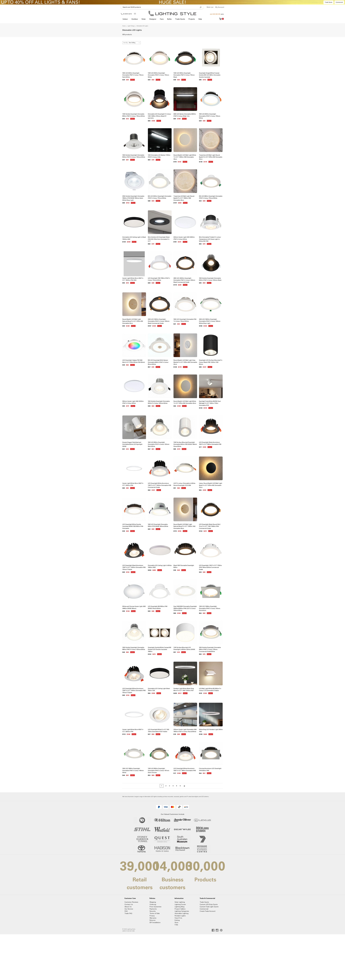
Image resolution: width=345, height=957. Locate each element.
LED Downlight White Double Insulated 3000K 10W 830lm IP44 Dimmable (132, 526)
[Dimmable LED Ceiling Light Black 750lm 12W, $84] (160, 674)
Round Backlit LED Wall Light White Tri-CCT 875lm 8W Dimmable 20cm (184, 402)
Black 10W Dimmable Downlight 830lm (183, 566)
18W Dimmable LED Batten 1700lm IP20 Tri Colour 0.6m (159, 156)
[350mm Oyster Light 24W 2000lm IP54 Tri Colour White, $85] (134, 386)
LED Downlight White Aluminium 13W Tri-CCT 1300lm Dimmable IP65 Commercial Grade (159, 485)
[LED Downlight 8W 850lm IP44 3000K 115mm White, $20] (160, 592)
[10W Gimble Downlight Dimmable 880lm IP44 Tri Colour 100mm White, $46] (134, 633)
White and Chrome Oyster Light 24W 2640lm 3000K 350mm (134, 607)
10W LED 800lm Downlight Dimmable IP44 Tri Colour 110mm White (209, 116)
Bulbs (169, 19)
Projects (191, 19)
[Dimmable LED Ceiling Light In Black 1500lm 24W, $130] (134, 222)
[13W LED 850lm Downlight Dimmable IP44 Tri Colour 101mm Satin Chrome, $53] (160, 754)
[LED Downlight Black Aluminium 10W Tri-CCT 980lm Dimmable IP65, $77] (211, 427)
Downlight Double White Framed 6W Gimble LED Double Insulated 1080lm (159, 649)
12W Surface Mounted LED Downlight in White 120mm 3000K (184, 648)
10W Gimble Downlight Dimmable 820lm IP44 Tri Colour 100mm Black (210, 279)
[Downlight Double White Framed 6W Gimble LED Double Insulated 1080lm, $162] (160, 633)
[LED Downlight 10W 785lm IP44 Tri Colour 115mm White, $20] (160, 263)
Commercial (339, 2)
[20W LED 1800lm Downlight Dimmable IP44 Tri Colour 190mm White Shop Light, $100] (211, 304)
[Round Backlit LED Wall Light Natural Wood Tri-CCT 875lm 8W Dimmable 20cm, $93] (134, 304)
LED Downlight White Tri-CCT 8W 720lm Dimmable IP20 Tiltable (158, 730)
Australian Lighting (181, 913)
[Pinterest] (221, 930)
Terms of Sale (155, 913)
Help (200, 19)
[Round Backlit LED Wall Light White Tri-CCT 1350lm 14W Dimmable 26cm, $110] (185, 140)
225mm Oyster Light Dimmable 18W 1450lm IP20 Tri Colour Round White (185, 730)
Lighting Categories (182, 911)
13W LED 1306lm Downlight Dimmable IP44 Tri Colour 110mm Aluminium (209, 608)
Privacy (152, 916)
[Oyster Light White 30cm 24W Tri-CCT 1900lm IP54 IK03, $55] (134, 263)
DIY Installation (155, 922)
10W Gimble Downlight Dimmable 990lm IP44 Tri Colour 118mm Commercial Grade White (210, 649)
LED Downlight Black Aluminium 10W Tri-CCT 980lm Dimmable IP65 (210, 443)
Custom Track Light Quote (209, 907)
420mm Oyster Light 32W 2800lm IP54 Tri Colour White (184, 238)
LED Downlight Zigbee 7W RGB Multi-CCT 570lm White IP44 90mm (133, 361)
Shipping (153, 902)
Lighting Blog (179, 907)
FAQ (126, 911)
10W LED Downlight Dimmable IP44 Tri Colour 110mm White (184, 320)
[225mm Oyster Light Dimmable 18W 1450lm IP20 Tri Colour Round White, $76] (185, 715)
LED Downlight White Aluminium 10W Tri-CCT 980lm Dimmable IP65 (184, 769)
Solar (144, 19)
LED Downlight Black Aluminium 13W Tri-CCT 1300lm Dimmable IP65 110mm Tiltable (134, 567)
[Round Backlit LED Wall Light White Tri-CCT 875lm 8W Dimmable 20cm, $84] (185, 386)
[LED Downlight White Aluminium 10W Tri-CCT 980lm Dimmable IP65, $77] (185, 754)
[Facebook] (213, 930)
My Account (219, 7)
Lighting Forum (180, 904)
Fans (162, 19)
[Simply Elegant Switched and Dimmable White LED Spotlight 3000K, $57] (134, 427)
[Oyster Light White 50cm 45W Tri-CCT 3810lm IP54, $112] (134, 715)
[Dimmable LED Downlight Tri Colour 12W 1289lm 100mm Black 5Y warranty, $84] (160, 99)
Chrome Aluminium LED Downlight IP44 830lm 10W (210, 769)
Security (153, 911)
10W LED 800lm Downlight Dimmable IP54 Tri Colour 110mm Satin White (132, 75)
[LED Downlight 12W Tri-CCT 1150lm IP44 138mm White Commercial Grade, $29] (211, 551)
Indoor (125, 19)
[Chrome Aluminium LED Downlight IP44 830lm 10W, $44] (211, 754)
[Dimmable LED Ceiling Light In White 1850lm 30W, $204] (160, 551)
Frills (176, 925)
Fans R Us (178, 918)
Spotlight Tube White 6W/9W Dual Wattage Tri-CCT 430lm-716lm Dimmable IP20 (210, 403)
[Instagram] (217, 930)
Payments (153, 909)
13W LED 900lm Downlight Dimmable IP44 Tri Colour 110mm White (158, 75)
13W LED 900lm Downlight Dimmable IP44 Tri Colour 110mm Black (184, 75)
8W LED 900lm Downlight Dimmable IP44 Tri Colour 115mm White (159, 197)
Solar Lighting (180, 902)
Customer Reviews (131, 902)
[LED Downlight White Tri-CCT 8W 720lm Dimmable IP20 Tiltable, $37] (160, 715)
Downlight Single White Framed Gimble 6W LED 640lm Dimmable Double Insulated (209, 75)
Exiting (177, 920)
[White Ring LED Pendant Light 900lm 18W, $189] (211, 715)
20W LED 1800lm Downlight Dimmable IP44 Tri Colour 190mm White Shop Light (209, 321)
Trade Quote (328, 2)
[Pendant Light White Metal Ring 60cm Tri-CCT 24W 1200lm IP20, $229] (185, 674)
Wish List (210, 7)
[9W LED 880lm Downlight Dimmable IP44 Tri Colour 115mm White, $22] (211, 181)
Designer (152, 19)
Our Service (129, 909)
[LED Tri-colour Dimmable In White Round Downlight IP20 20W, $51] (185, 469)
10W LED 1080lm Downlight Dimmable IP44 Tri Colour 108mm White (133, 770)
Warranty (153, 918)
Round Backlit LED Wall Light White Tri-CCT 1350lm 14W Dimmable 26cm (184, 157)
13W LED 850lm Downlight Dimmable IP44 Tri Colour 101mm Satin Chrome (158, 770)
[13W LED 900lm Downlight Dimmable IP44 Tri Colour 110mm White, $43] (160, 58)
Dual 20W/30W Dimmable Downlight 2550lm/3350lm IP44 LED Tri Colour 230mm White (185, 608)
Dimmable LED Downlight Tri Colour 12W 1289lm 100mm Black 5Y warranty (159, 116)
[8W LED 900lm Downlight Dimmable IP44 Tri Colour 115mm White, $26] (160, 181)
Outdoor (134, 19)
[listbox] (135, 42)
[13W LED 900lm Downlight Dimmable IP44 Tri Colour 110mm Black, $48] (185, 58)
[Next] (183, 786)
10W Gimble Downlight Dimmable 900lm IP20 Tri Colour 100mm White (133, 156)
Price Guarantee (155, 907)
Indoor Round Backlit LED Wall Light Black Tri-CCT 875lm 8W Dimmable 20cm (210, 485)
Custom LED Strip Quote (209, 904)
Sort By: (125, 42)
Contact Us (129, 904)
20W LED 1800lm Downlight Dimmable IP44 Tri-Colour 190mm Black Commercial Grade (158, 321)
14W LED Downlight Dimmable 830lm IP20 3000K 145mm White (158, 525)
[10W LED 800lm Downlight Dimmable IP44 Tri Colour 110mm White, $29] (211, 99)
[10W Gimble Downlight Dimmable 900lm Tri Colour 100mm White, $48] (160, 386)
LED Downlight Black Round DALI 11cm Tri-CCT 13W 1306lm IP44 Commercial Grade (209, 526)
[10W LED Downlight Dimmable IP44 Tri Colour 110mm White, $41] (185, 304)
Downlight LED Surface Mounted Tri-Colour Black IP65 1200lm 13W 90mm (211, 362)
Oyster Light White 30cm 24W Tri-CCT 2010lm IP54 (133, 484)
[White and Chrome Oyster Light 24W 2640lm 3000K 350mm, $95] (134, 592)
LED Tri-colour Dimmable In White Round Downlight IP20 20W (184, 484)
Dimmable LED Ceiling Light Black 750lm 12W (159, 689)
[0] (220, 19)
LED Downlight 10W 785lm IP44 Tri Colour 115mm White (159, 279)
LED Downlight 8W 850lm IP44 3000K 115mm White (157, 607)
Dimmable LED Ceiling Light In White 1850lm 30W (160, 566)
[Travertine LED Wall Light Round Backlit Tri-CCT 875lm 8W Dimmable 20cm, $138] (211, 140)
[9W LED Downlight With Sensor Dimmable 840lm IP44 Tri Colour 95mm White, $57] (160, 345)
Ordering (153, 904)
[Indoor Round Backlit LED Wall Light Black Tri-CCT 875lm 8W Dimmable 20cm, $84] (211, 469)
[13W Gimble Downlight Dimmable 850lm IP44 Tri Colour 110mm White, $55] (134, 99)
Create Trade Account (207, 911)
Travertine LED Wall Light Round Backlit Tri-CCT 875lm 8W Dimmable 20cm (210, 157)
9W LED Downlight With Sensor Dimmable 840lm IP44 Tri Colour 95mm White (158, 362)
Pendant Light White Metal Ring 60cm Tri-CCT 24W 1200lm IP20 (183, 689)
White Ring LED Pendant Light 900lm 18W (211, 730)
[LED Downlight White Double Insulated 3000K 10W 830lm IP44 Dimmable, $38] (134, 510)
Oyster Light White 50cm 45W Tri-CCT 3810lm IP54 (133, 730)
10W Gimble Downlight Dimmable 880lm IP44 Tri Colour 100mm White (133, 648)
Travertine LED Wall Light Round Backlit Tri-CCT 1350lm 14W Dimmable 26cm (183, 198)
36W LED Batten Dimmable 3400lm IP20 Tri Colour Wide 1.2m (184, 115)
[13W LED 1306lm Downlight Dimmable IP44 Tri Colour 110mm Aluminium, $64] (211, 592)
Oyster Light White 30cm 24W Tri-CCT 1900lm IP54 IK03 (133, 279)
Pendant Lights (180, 916)
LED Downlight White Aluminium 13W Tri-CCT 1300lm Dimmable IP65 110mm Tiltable (134, 690)
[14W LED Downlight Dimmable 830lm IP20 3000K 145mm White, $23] (160, 510)
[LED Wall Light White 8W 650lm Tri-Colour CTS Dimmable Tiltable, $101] (211, 674)
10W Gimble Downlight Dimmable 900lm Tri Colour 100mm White (159, 402)
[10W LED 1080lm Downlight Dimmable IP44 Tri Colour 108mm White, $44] (134, 754)
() (217, 14)
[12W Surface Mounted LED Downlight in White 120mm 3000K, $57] (185, 633)
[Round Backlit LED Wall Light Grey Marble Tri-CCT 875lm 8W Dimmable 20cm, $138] (185, 345)
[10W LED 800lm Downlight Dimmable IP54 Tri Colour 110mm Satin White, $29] (134, 58)
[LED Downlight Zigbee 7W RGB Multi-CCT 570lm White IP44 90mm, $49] (134, 345)
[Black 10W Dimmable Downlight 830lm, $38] (185, 551)
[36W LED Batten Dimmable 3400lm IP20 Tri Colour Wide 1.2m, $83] (185, 99)
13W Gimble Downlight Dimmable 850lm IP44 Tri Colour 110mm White (133, 115)
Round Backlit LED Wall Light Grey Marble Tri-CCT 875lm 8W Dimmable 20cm (185, 362)
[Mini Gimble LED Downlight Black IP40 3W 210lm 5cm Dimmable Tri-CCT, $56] (160, 222)
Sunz (176, 922)
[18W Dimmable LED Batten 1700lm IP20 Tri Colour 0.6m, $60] (160, 140)
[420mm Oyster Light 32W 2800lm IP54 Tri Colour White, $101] (185, 222)
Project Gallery (180, 909)
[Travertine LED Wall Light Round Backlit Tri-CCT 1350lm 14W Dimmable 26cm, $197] (185, 181)
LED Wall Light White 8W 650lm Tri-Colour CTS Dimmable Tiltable (210, 689)
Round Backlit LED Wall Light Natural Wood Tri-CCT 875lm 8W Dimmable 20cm (132, 321)
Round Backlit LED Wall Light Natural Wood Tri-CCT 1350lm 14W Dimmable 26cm (184, 526)
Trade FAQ (128, 913)
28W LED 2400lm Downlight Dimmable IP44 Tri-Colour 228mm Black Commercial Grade (184, 280)
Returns (152, 920)
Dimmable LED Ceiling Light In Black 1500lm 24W (134, 238)
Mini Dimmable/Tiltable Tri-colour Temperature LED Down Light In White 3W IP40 (210, 239)
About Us (128, 907)
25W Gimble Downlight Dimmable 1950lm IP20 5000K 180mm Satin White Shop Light (133, 198)
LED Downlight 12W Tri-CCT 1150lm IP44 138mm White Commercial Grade (210, 567)
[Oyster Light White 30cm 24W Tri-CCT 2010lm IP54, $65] (134, 469)
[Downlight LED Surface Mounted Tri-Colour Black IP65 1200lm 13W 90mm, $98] (211, 345)
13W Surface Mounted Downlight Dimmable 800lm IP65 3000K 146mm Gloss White (185, 444)
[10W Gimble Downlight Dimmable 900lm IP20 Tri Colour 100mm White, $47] (134, 140)
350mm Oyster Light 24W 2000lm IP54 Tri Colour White (133, 402)
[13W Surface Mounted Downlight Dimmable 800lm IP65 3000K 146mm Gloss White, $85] (185, 427)
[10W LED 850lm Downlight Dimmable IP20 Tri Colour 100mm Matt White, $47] (160, 427)
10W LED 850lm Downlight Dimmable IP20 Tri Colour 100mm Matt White (158, 444)
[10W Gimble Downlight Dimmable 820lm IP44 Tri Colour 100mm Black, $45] (211, 263)
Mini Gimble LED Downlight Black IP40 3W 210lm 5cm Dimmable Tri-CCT (159, 239)
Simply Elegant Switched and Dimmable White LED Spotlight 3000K (132, 444)
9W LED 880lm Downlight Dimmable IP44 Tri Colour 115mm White (210, 197)
